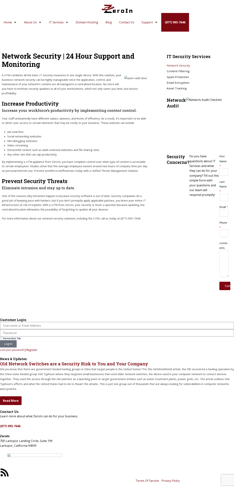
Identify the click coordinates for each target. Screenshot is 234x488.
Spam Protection (178, 77)
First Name (223, 161)
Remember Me (11, 338)
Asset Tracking (177, 88)
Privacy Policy (170, 481)
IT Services (56, 22)
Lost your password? (12, 350)
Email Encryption (178, 82)
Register (31, 350)
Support (147, 22)
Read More (11, 401)
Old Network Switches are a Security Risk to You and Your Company (74, 364)
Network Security (178, 65)
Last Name (223, 186)
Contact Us (126, 22)
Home (8, 22)
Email (223, 207)
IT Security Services (55, 38)
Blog (108, 22)
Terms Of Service (147, 481)
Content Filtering (178, 71)
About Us (30, 22)
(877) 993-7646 (175, 22)
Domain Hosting (87, 22)
